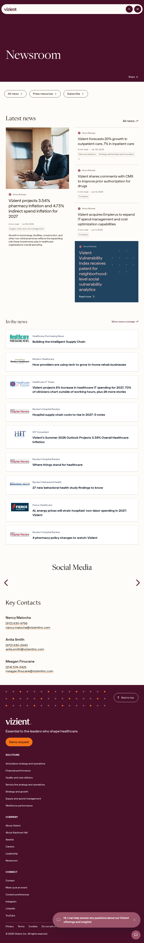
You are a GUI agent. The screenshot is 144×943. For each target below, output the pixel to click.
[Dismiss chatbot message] (134, 920)
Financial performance (18, 770)
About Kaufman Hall (17, 832)
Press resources (43, 93)
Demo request (19, 742)
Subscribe (73, 93)
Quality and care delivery (19, 777)
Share (133, 76)
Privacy (10, 926)
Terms (21, 926)
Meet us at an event (16, 887)
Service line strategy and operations (25, 784)
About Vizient (13, 825)
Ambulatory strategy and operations (25, 763)
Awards (10, 839)
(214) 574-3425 (16, 667)
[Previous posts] (6, 583)
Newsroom (12, 860)
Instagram (11, 901)
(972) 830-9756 (16, 623)
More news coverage (123, 321)
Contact (10, 880)
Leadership (12, 853)
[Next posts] (138, 583)
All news (13, 93)
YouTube (10, 915)
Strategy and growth (17, 791)
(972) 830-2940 (17, 645)
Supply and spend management (23, 798)
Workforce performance (19, 805)
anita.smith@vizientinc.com (25, 649)
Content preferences (17, 894)
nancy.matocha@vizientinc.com (28, 627)
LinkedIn (10, 908)
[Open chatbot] (135, 934)
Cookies (33, 926)
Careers (10, 846)
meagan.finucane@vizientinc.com (29, 671)
